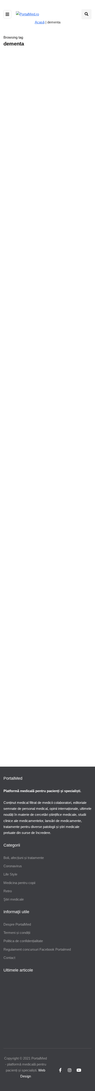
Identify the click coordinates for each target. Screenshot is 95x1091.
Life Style (10, 874)
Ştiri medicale (13, 899)
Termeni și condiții (16, 933)
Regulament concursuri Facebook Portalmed (37, 949)
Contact (9, 958)
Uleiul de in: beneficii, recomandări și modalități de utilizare (60, 458)
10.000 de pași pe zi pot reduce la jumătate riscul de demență (44, 350)
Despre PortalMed (17, 924)
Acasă (40, 22)
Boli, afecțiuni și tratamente (23, 858)
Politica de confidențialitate (23, 941)
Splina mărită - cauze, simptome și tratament (41, 689)
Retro (7, 891)
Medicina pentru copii (19, 883)
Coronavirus (12, 866)
